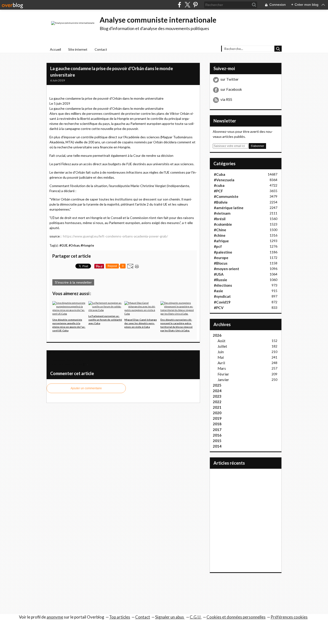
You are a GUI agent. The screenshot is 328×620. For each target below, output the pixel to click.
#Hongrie (87, 245)
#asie (218, 291)
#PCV (219, 307)
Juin (221, 352)
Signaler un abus (170, 617)
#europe (221, 257)
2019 (217, 418)
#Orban (74, 245)
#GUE (63, 245)
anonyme (55, 617)
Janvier (223, 379)
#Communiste (226, 196)
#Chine (220, 230)
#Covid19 (222, 302)
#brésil (219, 219)
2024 (217, 391)
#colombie (223, 224)
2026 (217, 335)
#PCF (218, 191)
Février (223, 374)
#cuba (219, 185)
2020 (217, 413)
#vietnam (222, 213)
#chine (219, 235)
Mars (222, 368)
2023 (217, 396)
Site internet (77, 49)
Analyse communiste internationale (158, 19)
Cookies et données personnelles (236, 617)
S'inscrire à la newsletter (73, 282)
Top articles (119, 617)
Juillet (222, 346)
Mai (221, 357)
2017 (217, 429)
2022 (217, 402)
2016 (217, 435)
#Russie (220, 280)
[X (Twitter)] (187, 4)
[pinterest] (195, 4)
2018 (217, 424)
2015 (217, 440)
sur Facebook (231, 89)
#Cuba (219, 174)
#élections (223, 285)
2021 (217, 407)
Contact (101, 49)
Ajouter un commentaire (86, 388)
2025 (217, 385)
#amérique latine (228, 208)
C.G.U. (195, 617)
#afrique (221, 241)
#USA (219, 274)
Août (221, 341)
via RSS (226, 99)
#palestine (223, 252)
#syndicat (222, 296)
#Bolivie (221, 202)
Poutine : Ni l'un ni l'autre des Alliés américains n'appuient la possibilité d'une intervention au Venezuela (119, 352)
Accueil (55, 49)
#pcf (218, 246)
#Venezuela (224, 180)
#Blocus (220, 263)
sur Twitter (229, 79)
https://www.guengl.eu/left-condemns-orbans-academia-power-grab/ (115, 236)
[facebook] (179, 4)
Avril (221, 363)
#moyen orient (226, 269)
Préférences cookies (289, 617)
